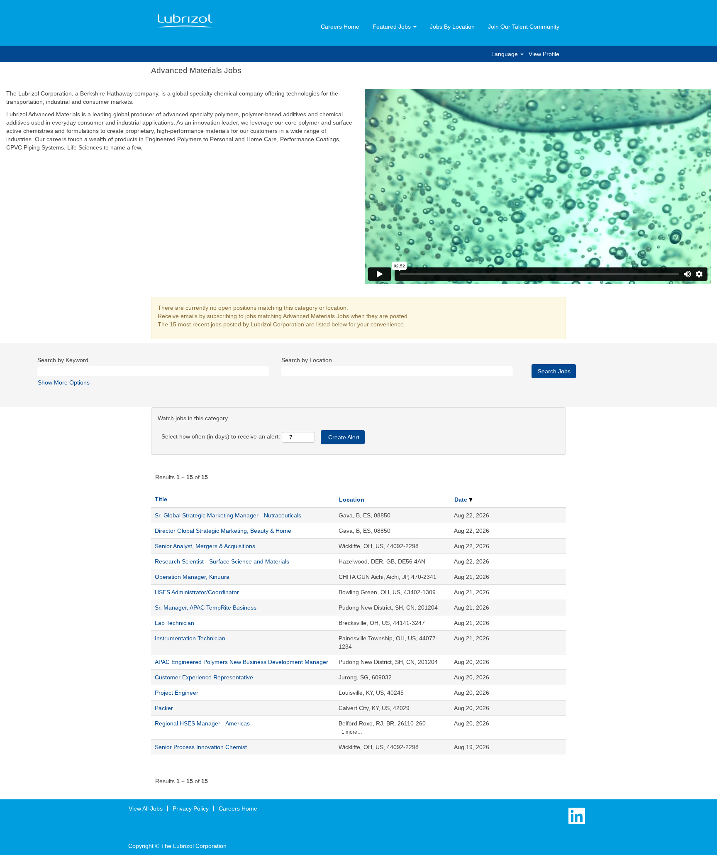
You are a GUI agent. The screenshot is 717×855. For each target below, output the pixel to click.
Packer (164, 708)
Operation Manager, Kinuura (192, 576)
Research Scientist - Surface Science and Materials (222, 561)
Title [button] (161, 499)
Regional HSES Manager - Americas (202, 723)
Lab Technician (174, 623)
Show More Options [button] (64, 382)
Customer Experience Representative (204, 677)
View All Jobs (146, 808)
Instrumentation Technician (190, 638)
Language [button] (505, 54)
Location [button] (351, 499)
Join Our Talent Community (523, 26)
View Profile (544, 54)
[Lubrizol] (185, 21)
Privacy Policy (191, 808)
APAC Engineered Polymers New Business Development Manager (241, 662)
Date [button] (461, 499)
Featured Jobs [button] (392, 26)
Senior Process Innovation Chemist (201, 747)
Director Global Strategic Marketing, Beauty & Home (223, 530)
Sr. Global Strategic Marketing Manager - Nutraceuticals (228, 515)
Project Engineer (176, 692)
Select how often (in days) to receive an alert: (220, 436)
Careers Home (340, 26)
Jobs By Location (452, 26)
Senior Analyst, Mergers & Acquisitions (205, 546)
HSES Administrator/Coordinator (197, 592)
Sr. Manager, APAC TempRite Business (205, 607)
